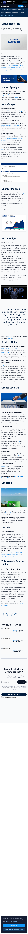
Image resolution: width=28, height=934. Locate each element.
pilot (2, 149)
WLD (2, 349)
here (8, 383)
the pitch (9, 336)
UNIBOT (7, 349)
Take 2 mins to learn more (7, 15)
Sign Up (21, 6)
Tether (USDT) (15, 552)
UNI (19, 441)
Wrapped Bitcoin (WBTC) (13, 554)
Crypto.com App (5, 352)
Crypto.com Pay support (8, 365)
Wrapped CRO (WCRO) (7, 556)
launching (19, 111)
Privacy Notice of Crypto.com (9, 687)
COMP (3, 466)
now (23, 358)
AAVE (18, 455)
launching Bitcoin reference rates (10, 125)
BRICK (17, 349)
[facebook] (3, 614)
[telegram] (11, 614)
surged (23, 193)
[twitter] (7, 614)
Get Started (21, 682)
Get (24, 2)
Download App (15, 694)
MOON (11, 349)
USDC (7, 111)
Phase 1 (10, 338)
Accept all (14, 925)
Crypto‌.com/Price (6, 95)
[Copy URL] (15, 614)
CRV (2, 429)
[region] (14, 924)
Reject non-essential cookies (14, 929)
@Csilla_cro (8, 512)
